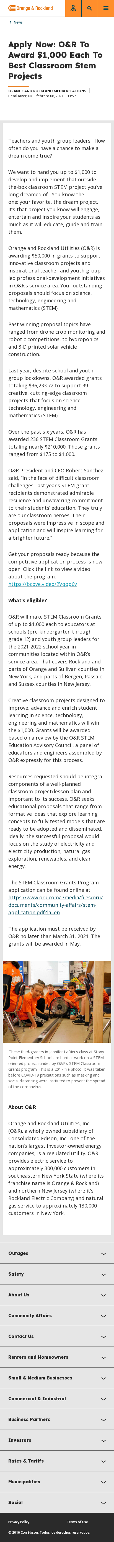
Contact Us (21, 1336)
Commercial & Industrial (37, 1398)
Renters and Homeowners (38, 1357)
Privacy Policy (18, 1522)
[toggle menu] (106, 8)
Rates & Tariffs (26, 1461)
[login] (73, 8)
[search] (90, 8)
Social (15, 1502)
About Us (18, 1295)
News (18, 22)
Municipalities (24, 1481)
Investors (19, 1440)
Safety (16, 1274)
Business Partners (29, 1419)
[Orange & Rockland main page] (26, 8)
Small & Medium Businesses (40, 1378)
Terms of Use (77, 1522)
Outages (18, 1253)
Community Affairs (30, 1315)
